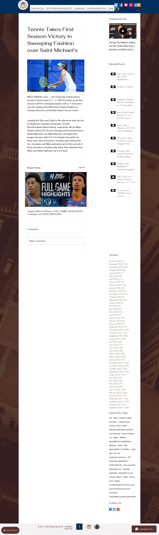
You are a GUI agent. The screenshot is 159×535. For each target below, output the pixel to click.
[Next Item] (132, 31)
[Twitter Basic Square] (114, 509)
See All (81, 167)
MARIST (123, 437)
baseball (126, 469)
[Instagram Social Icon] (131, 5)
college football (115, 477)
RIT (129, 457)
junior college (114, 481)
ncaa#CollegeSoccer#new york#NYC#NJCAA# (123, 485)
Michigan (112, 445)
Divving (112, 426)
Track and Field (129, 465)
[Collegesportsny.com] (116, 5)
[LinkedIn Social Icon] (136, 5)
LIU (110, 437)
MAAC (115, 437)
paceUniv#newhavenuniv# (119, 489)
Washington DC (115, 469)
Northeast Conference (118, 457)
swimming (113, 493)
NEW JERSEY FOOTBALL (119, 449)
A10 (110, 418)
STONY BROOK (115, 465)
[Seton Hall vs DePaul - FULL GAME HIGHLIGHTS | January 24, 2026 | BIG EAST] (56, 189)
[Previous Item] (113, 31)
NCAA (120, 445)
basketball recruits (126, 473)
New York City (114, 453)
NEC (126, 445)
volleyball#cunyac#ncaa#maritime (122, 497)
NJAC (133, 449)
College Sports (124, 422)
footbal (125, 477)
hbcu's (132, 477)
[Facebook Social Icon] (121, 5)
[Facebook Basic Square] (110, 509)
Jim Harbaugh (114, 433)
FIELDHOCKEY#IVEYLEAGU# (121, 430)
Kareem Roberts (128, 433)
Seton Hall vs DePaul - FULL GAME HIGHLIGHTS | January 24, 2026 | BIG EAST (55, 213)
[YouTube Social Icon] (126, 5)
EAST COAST (121, 426)
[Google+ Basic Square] (118, 509)
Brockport (113, 422)
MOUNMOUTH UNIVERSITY (120, 441)
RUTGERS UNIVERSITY (118, 461)
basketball (113, 473)
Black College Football (122, 418)
